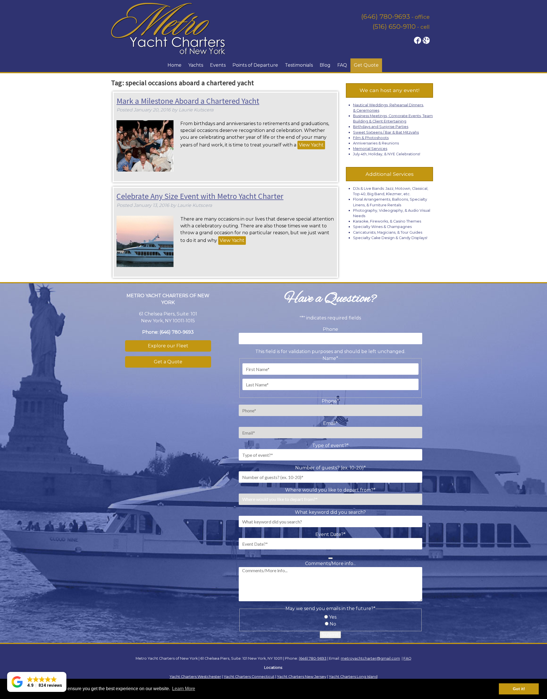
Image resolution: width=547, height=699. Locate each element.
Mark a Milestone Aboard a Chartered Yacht (188, 101)
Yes (332, 617)
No (333, 624)
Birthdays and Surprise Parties (380, 127)
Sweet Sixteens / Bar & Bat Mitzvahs (386, 132)
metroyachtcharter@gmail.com (370, 658)
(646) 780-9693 (385, 17)
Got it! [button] (519, 688)
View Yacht (311, 145)
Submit (330, 634)
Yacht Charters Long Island (353, 676)
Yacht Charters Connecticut (249, 676)
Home (174, 65)
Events (218, 65)
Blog (325, 65)
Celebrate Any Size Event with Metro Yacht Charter (200, 196)
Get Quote (366, 65)
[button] (36, 682)
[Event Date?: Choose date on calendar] (330, 558)
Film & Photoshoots (371, 138)
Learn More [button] (183, 688)
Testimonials (299, 65)
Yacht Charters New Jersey (301, 676)
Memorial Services (370, 148)
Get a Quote (168, 361)
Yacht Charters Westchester (195, 676)
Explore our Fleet (168, 346)
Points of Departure (255, 65)
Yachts (195, 65)
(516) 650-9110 (394, 26)
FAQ (342, 65)
